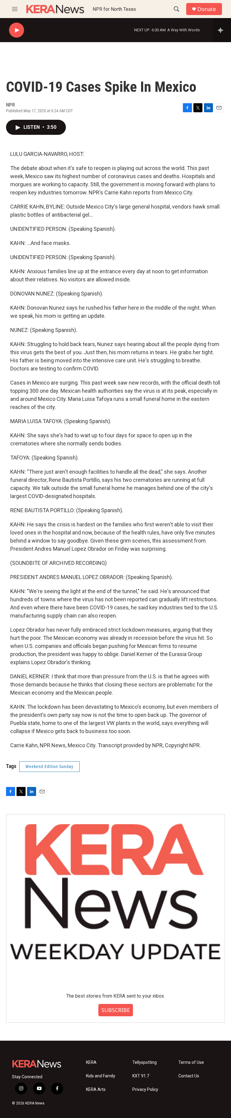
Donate (206, 9)
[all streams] (222, 30)
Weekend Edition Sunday (49, 766)
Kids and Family (100, 1076)
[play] (16, 30)
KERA (91, 1062)
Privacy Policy (145, 1089)
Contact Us (188, 1076)
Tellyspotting (144, 1062)
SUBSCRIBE (115, 1010)
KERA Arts (96, 1089)
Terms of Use (191, 1062)
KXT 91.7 (140, 1076)
